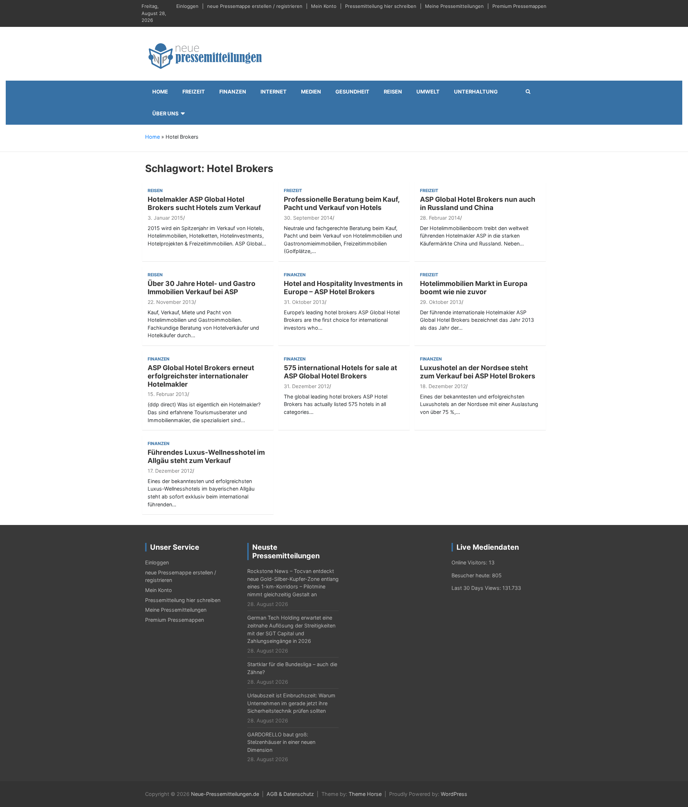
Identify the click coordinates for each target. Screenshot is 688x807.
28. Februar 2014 (440, 218)
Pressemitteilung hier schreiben (380, 6)
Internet (274, 92)
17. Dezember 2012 (170, 471)
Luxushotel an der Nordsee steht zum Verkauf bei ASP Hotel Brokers (477, 372)
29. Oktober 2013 (441, 302)
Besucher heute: (472, 575)
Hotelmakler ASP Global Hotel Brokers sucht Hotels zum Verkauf (204, 203)
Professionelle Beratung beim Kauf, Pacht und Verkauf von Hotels (342, 203)
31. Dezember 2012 (306, 386)
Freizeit (193, 92)
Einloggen (187, 6)
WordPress (454, 794)
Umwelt (428, 92)
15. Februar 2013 (167, 394)
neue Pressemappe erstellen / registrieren (254, 6)
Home (160, 92)
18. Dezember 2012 (443, 386)
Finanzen (232, 92)
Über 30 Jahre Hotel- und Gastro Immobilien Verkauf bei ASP (201, 288)
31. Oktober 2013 (304, 302)
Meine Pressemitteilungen (454, 6)
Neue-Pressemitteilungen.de (225, 794)
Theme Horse (365, 794)
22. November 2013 (171, 302)
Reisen (393, 92)
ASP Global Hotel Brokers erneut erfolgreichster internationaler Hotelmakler (201, 376)
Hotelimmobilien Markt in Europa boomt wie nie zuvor (473, 288)
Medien (311, 92)
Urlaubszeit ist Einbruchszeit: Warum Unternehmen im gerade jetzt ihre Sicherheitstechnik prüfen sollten (291, 703)
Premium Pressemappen (519, 6)
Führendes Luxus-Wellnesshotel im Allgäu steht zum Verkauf (206, 456)
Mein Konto (323, 6)
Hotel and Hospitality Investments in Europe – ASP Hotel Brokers (343, 288)
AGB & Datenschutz (290, 794)
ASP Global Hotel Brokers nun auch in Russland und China (477, 203)
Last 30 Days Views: (477, 588)
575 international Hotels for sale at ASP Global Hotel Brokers (340, 372)
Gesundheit (352, 92)
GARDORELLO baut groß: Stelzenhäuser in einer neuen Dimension (281, 742)
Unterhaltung (476, 92)
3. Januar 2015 (165, 218)
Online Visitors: (470, 562)
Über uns (165, 113)
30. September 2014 (308, 218)
